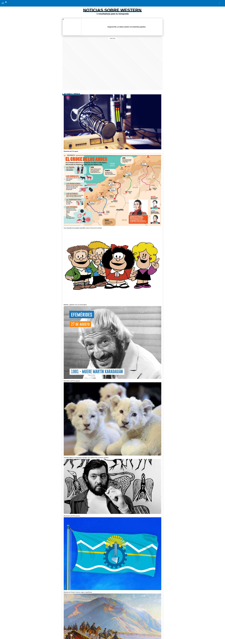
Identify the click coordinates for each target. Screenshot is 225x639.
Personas (80, 5)
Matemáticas (126, 5)
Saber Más (53, 5)
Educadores (90, 5)
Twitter (213, 3)
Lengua (117, 5)
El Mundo (37, 5)
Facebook (205, 3)
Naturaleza (63, 5)
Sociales (100, 5)
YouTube (217, 3)
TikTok (209, 3)
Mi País (45, 5)
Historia (72, 5)
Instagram (201, 3)
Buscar (222, 3)
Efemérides (137, 5)
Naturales (109, 5)
